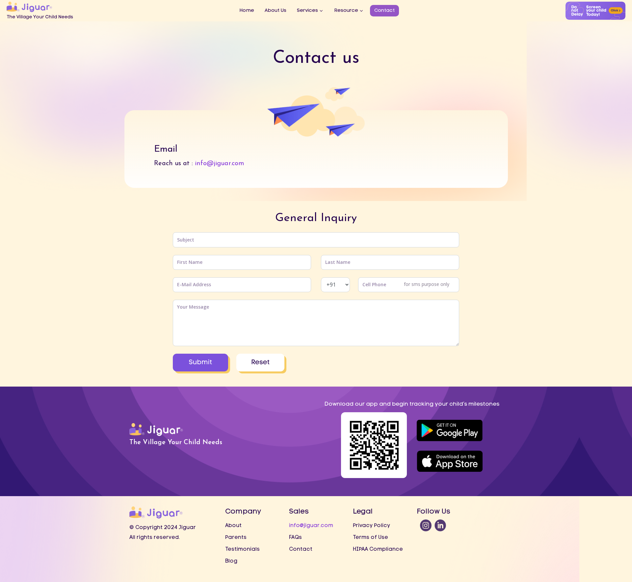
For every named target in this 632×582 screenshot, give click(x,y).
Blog (231, 561)
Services (307, 10)
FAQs (295, 537)
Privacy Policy (371, 525)
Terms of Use (370, 537)
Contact (384, 10)
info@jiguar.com (219, 163)
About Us (275, 10)
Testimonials (242, 549)
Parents (236, 537)
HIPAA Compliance (378, 549)
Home (246, 10)
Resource (346, 10)
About (233, 525)
